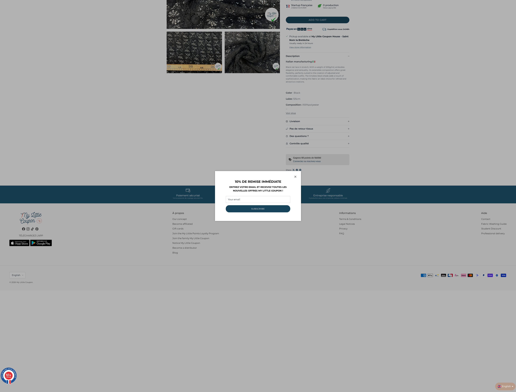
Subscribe (258, 208)
